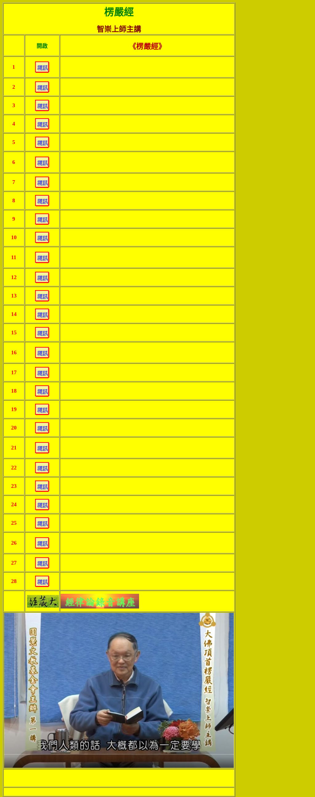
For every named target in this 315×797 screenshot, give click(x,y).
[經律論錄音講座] (100, 599)
